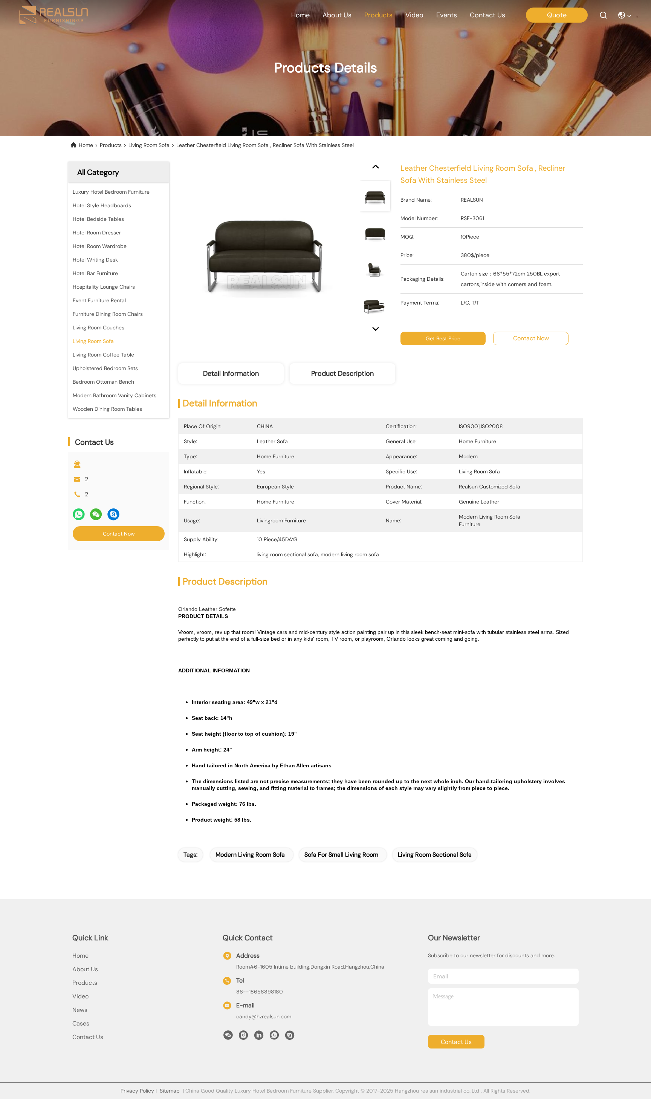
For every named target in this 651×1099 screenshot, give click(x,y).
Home (300, 15)
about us (336, 15)
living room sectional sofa (435, 855)
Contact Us (87, 1037)
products (378, 15)
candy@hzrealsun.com (263, 1016)
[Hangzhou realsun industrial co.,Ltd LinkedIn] (259, 1037)
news (79, 1010)
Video (80, 996)
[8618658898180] (274, 1037)
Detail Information (231, 373)
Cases (80, 1023)
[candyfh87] (289, 1037)
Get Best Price (443, 338)
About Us (85, 969)
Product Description (342, 373)
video (414, 15)
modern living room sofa (250, 855)
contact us (487, 15)
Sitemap (170, 1090)
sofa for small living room (341, 855)
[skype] (113, 514)
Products (111, 145)
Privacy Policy (137, 1090)
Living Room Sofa (149, 145)
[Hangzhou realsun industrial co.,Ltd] (53, 15)
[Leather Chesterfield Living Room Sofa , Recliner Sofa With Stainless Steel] (265, 249)
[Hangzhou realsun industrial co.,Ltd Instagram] (243, 1037)
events (446, 15)
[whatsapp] (79, 514)
